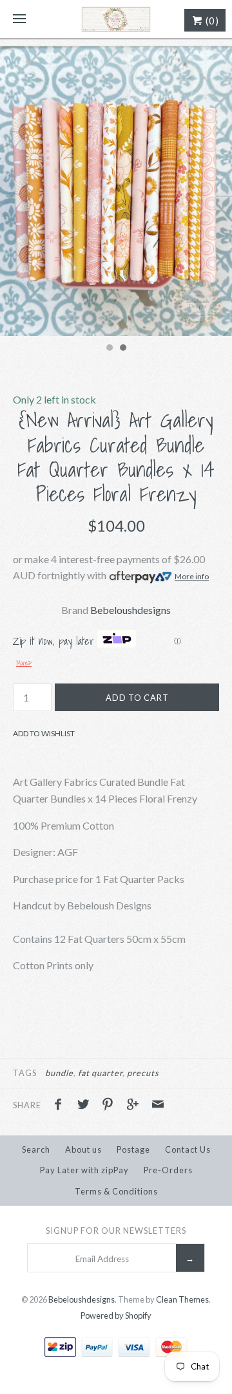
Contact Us (188, 1149)
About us (83, 1149)
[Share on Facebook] (61, 1105)
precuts (143, 1073)
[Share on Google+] (136, 1105)
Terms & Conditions (116, 1191)
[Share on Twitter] (86, 1105)
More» (24, 663)
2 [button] (122, 348)
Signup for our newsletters (116, 1230)
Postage (133, 1149)
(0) (211, 20)
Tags (25, 1073)
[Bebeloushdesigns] (116, 19)
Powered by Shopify (116, 1315)
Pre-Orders (168, 1170)
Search (36, 1149)
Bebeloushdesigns (130, 610)
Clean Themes (182, 1299)
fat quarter (100, 1073)
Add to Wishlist (44, 733)
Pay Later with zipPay (84, 1170)
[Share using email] (158, 1105)
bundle (59, 1073)
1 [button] (108, 348)
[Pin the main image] (110, 1105)
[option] (116, 191)
